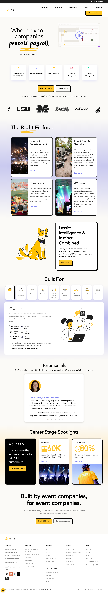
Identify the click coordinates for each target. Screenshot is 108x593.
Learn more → (34, 170)
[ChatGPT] (7, 575)
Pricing (86, 7)
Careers (100, 1)
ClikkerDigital (46, 589)
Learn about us (63, 88)
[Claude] (11, 575)
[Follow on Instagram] (93, 564)
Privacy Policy (92, 589)
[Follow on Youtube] (97, 564)
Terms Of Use (82, 589)
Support (97, 7)
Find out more (65, 263)
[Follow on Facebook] (90, 564)
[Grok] (18, 575)
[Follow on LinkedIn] (86, 564)
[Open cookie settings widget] (3, 590)
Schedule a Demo (94, 13)
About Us (92, 1)
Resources (72, 7)
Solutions (44, 7)
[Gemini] (15, 575)
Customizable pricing (63, 521)
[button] (47, 419)
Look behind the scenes (17, 468)
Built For (58, 7)
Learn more (44, 461)
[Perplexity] (7, 579)
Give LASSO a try (44, 521)
